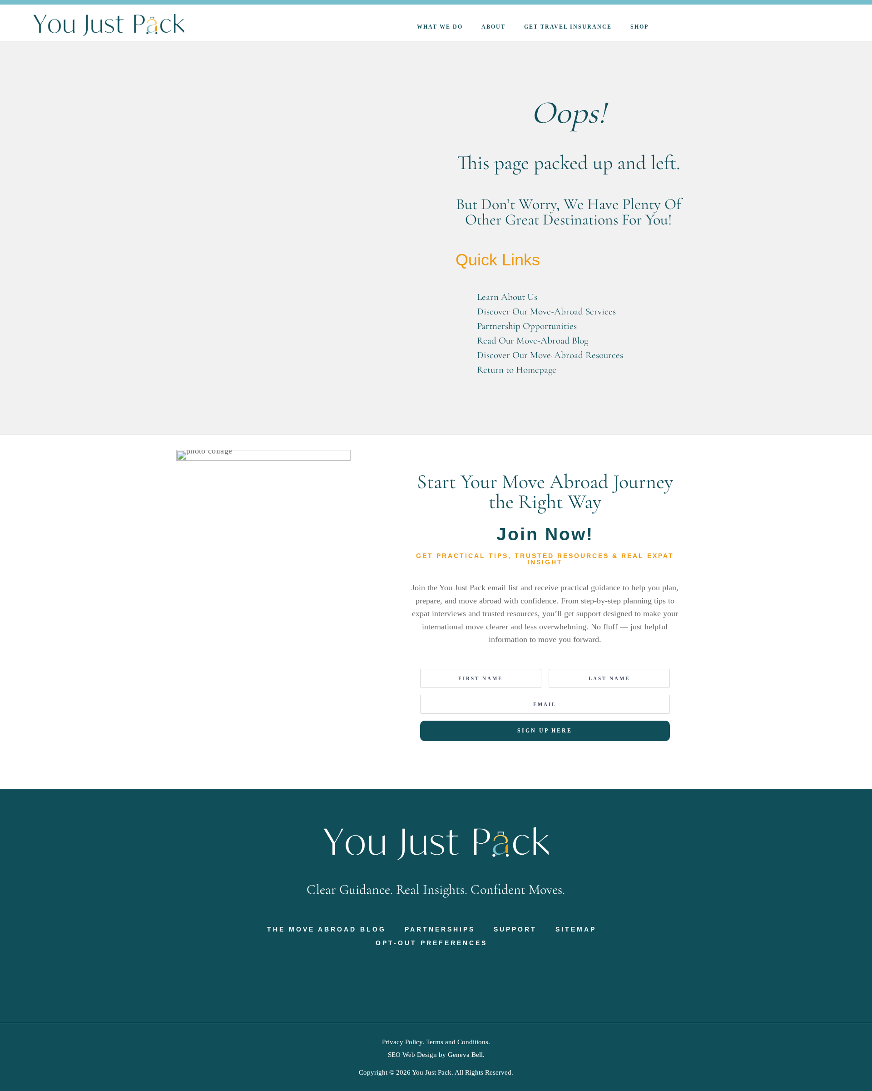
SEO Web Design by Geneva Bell (435, 1054)
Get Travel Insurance (568, 27)
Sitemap (575, 929)
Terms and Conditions (457, 1042)
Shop (639, 27)
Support (515, 929)
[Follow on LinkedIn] (464, 978)
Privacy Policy (402, 1042)
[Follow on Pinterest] (426, 978)
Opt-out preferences (431, 943)
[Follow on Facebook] (407, 978)
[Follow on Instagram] (445, 978)
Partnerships (440, 929)
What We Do (440, 27)
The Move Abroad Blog (326, 929)
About (493, 27)
